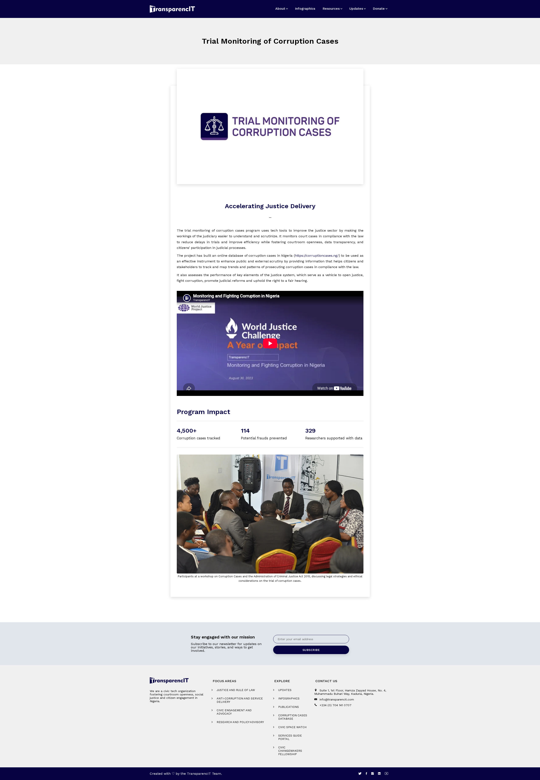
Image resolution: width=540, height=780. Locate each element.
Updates (356, 9)
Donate (379, 9)
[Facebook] (366, 773)
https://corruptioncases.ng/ (317, 256)
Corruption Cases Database (292, 717)
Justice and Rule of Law (236, 690)
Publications (288, 706)
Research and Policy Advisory (240, 722)
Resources (331, 9)
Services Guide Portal (290, 737)
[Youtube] (386, 773)
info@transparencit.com (337, 699)
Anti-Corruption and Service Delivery (240, 700)
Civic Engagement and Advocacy (234, 712)
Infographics (305, 9)
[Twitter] (360, 773)
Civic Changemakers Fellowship (290, 751)
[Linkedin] (379, 773)
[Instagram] (372, 773)
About (280, 9)
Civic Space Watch (292, 727)
